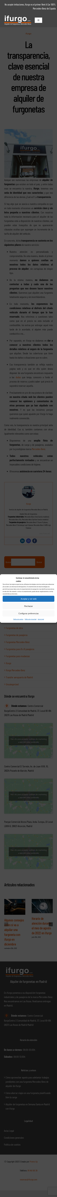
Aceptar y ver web (28, 599)
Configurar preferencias (28, 613)
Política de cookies (18, 619)
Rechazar (28, 606)
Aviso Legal (41, 619)
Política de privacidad (30, 619)
